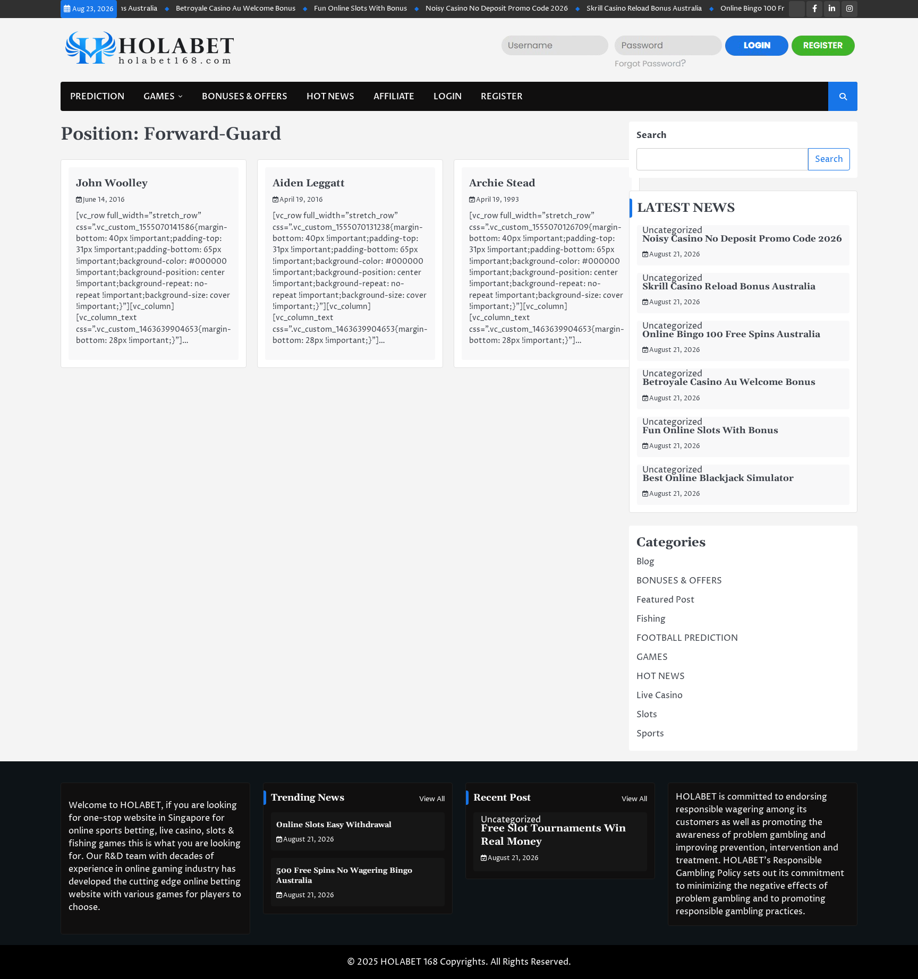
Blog (645, 562)
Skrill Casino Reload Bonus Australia (623, 8)
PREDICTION (97, 96)
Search (651, 135)
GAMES (159, 96)
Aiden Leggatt (309, 183)
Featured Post (665, 600)
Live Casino (659, 695)
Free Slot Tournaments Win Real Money (553, 835)
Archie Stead (502, 183)
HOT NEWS (330, 96)
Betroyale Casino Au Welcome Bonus (215, 8)
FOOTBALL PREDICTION (687, 638)
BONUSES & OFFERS (244, 96)
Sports (650, 734)
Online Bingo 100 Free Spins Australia (760, 8)
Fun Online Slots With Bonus (339, 8)
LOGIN (448, 96)
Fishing (651, 619)
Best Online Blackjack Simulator (718, 478)
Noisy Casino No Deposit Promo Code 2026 (476, 8)
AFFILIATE (393, 96)
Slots (646, 714)
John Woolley (112, 183)
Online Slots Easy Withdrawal (334, 825)
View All (432, 799)
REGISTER (502, 96)
